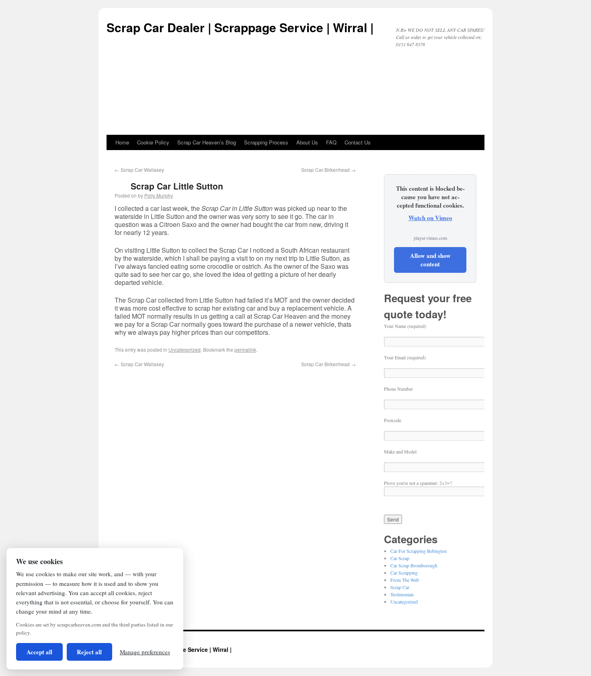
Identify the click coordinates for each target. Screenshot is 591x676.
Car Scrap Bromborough (413, 565)
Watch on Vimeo (430, 217)
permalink (245, 349)
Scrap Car (399, 587)
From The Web (404, 580)
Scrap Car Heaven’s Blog (206, 142)
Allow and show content (430, 259)
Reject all (89, 651)
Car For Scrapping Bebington (418, 551)
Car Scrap (399, 558)
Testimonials (402, 594)
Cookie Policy (153, 142)
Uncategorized (184, 349)
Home (122, 142)
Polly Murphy (158, 195)
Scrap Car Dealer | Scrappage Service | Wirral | (240, 27)
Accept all (39, 651)
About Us (307, 142)
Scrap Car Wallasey (139, 169)
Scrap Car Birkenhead (328, 169)
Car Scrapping (404, 572)
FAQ (331, 142)
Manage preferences (145, 652)
